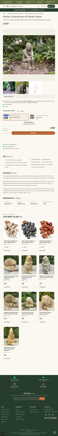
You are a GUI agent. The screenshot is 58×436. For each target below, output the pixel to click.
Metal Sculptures (5, 412)
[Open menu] (4, 6)
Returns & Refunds (20, 414)
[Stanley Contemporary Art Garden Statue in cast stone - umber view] (22, 87)
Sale (2, 424)
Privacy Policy (19, 416)
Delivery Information (20, 412)
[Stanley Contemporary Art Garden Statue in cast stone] (9, 87)
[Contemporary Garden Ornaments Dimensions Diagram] (35, 87)
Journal (43, 6)
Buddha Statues (4, 416)
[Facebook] (46, 414)
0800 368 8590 (49, 409)
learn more (19, 111)
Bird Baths (3, 421)
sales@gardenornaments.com (51, 411)
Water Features (4, 419)
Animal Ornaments (5, 414)
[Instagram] (49, 414)
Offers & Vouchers (34, 412)
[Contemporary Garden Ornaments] (29, 55)
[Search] (38, 6)
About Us (18, 409)
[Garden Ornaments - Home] (21, 6)
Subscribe (42, 398)
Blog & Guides (33, 409)
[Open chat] (55, 433)
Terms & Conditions (20, 419)
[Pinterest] (52, 414)
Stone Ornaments (5, 409)
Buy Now (33, 133)
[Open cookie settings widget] (2, 433)
